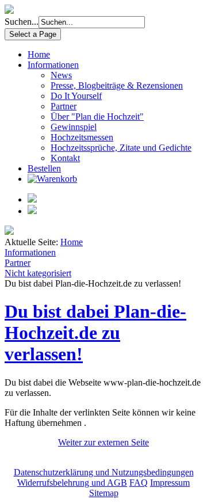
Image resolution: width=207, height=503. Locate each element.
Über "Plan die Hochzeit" (97, 116)
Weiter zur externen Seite (103, 442)
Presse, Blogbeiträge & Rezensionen (117, 85)
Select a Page (32, 34)
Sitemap (103, 493)
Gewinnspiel (74, 127)
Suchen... (22, 21)
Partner (63, 106)
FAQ (138, 482)
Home (39, 54)
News (61, 75)
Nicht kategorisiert (38, 273)
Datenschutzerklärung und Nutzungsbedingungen (104, 472)
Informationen (53, 65)
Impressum (170, 482)
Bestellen (44, 168)
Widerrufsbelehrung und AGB (72, 482)
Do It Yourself (76, 96)
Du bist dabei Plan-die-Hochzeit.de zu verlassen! (95, 332)
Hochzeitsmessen (82, 137)
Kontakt (65, 158)
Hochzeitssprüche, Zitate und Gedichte (121, 148)
